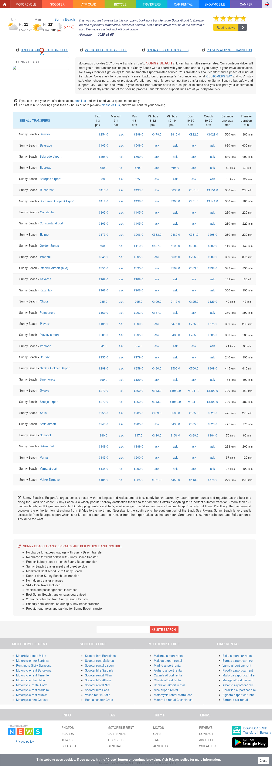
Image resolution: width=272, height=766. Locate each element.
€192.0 (175, 246)
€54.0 (138, 346)
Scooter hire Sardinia (99, 670)
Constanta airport (51, 223)
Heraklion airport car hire (239, 690)
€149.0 (103, 446)
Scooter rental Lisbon (99, 665)
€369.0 (138, 390)
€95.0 (175, 167)
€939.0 (212, 268)
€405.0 (103, 145)
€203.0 (138, 312)
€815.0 (175, 134)
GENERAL (115, 746)
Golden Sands (49, 245)
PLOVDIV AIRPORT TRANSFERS (229, 50)
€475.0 (175, 324)
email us (80, 100)
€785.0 (193, 335)
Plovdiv (45, 323)
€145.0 (103, 457)
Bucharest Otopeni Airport (57, 201)
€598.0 (212, 234)
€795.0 (193, 257)
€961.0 (193, 190)
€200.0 (103, 335)
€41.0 (103, 346)
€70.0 (138, 167)
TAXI (156, 740)
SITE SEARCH (165, 629)
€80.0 (103, 435)
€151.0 (175, 435)
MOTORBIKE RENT (121, 727)
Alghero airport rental (168, 670)
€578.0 (212, 480)
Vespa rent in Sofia (97, 695)
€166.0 (103, 290)
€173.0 (103, 234)
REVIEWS (205, 727)
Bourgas (45, 167)
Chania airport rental (167, 680)
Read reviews (226, 27)
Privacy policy (25, 741)
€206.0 (138, 234)
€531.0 (193, 234)
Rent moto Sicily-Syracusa (33, 665)
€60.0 (103, 179)
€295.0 (138, 335)
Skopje (44, 390)
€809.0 (212, 368)
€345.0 (103, 257)
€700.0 (193, 368)
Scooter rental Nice (98, 685)
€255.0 (103, 413)
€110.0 (157, 435)
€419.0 (103, 190)
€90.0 (103, 246)
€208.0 (138, 290)
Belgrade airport (50, 156)
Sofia (43, 413)
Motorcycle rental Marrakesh (173, 695)
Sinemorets (47, 379)
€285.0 (138, 413)
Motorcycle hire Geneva (32, 700)
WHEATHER (207, 746)
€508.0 (175, 413)
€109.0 (157, 301)
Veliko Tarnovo (50, 479)
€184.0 (212, 435)
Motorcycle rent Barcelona (33, 670)
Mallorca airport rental (168, 655)
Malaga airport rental (168, 660)
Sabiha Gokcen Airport (55, 368)
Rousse (45, 357)
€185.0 (103, 480)
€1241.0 (193, 390)
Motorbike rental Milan (31, 655)
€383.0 (157, 234)
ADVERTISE (161, 746)
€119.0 (138, 246)
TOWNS (67, 740)
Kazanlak (46, 290)
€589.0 (175, 268)
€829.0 (212, 413)
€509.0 (138, 145)
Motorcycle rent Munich (32, 695)
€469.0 (175, 234)
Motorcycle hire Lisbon (31, 680)
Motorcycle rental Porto (31, 685)
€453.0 (175, 480)
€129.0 (212, 301)
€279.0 (103, 390)
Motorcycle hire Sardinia (32, 660)
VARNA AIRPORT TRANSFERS (106, 50)
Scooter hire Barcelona (100, 655)
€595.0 (175, 257)
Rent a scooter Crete (99, 700)
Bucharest (47, 190)
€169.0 (103, 279)
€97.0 (138, 435)
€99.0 (103, 379)
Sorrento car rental (235, 700)
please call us (111, 105)
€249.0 (103, 424)
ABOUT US (206, 740)
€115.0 (175, 301)
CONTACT (206, 734)
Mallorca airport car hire (238, 675)
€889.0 (193, 268)
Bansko (45, 134)
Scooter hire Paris (97, 690)
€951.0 (193, 201)
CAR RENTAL (117, 734)
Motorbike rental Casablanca (173, 700)
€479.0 (157, 134)
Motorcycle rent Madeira (32, 690)
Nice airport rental (166, 690)
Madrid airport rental (167, 665)
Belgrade (46, 145)
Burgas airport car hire (237, 660)
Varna (44, 457)
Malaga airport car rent (237, 680)
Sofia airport (48, 424)
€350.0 (103, 268)
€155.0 (103, 357)
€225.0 (138, 480)
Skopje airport (49, 401)
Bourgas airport (50, 179)
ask (121, 134)
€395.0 (138, 257)
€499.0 (138, 190)
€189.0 (138, 279)
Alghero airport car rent (238, 695)
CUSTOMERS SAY (219, 76)
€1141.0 (212, 201)
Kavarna (45, 279)
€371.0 (157, 480)
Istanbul (45, 257)
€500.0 (175, 368)
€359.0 (138, 368)
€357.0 (157, 312)
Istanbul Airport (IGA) (54, 268)
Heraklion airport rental (169, 685)
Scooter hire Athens (98, 680)
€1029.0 (212, 134)
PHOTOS (68, 727)
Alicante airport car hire (238, 685)
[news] (25, 729)
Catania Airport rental (168, 675)
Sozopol (45, 435)
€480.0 (157, 368)
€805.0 (193, 413)
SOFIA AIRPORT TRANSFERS (167, 50)
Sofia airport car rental (237, 655)
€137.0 (157, 246)
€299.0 (138, 134)
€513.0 (193, 480)
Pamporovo (47, 312)
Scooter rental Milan (98, 675)
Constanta (47, 212)
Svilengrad (47, 446)
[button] (26, 4)
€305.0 (103, 212)
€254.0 (103, 134)
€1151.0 (212, 190)
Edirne (44, 234)
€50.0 (103, 167)
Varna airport (48, 468)
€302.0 (212, 246)
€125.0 (193, 301)
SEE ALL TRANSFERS (34, 120)
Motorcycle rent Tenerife (32, 675)
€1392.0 (212, 390)
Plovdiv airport (49, 334)
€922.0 (193, 134)
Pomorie (45, 346)
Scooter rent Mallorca (99, 660)
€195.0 (103, 324)
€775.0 (193, 324)
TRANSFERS (116, 740)
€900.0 (175, 201)
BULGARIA (69, 746)
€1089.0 (175, 390)
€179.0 (138, 357)
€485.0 (175, 335)
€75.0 (138, 179)
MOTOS (158, 727)
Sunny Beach (64, 19)
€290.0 (138, 324)
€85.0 (103, 301)
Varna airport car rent (236, 665)
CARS (157, 734)
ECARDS (68, 734)
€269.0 (193, 246)
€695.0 (175, 190)
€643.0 (157, 390)
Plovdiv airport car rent (237, 670)
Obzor (44, 301)
